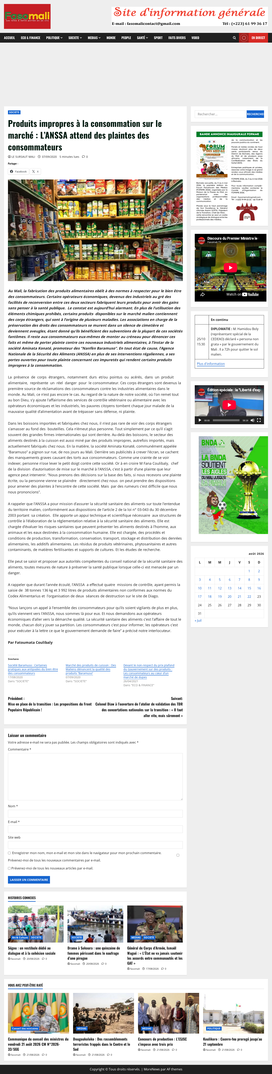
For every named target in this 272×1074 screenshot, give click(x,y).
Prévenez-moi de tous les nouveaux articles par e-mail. (52, 868)
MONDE (111, 37)
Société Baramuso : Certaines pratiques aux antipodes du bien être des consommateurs (33, 669)
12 (220, 588)
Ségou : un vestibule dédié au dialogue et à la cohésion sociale (31, 950)
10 (200, 588)
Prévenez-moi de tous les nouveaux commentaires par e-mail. (54, 860)
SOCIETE (73, 37)
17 (200, 597)
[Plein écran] (259, 420)
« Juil (198, 620)
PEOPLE (126, 37)
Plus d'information (211, 364)
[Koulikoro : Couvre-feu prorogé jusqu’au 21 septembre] (233, 1013)
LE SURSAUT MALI (23, 157)
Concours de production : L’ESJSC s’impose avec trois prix (162, 1041)
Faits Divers (177, 37)
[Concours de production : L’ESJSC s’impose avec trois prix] (168, 1013)
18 (209, 597)
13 (229, 588)
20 (229, 597)
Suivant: (139, 707)
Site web (14, 837)
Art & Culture (20, 937)
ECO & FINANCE (30, 37)
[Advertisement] (136, 72)
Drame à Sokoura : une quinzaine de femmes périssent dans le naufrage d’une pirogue (94, 952)
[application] (229, 404)
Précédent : (50, 704)
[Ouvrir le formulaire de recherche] (234, 38)
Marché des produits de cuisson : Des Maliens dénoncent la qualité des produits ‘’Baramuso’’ (91, 669)
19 (220, 597)
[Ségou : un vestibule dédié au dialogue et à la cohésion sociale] (36, 924)
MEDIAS (93, 37)
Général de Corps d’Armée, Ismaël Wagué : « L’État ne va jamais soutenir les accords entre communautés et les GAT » (155, 955)
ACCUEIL (9, 37)
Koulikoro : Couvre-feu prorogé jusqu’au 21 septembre (232, 1041)
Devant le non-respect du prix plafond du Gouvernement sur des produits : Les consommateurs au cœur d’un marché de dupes (148, 671)
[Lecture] (200, 420)
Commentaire (19, 749)
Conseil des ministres (25, 1028)
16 (259, 588)
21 (239, 597)
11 (209, 588)
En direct (258, 37)
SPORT (158, 37)
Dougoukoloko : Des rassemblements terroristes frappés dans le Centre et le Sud (101, 1043)
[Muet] (252, 420)
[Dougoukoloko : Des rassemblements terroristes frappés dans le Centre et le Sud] (103, 1013)
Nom (13, 806)
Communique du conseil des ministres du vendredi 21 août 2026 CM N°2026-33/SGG (38, 1043)
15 (249, 588)
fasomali (16, 958)
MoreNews (152, 1069)
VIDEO (195, 37)
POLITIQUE (53, 37)
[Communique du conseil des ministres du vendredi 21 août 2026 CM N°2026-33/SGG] (38, 1013)
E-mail (14, 822)
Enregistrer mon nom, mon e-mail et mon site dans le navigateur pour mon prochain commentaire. (86, 853)
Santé (141, 37)
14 (239, 588)
